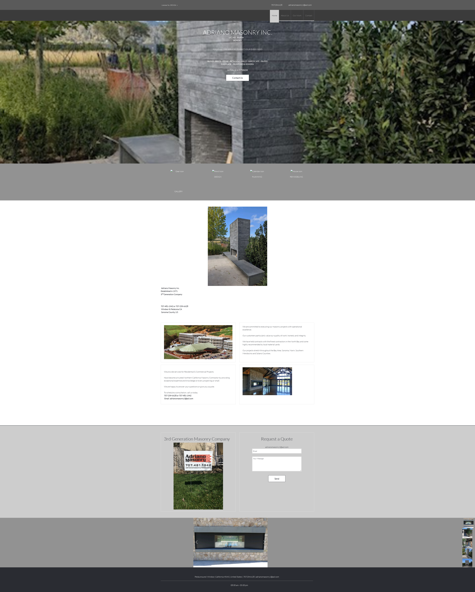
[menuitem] (274, 16)
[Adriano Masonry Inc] (164, 15)
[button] (230, 542)
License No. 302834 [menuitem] (169, 5)
